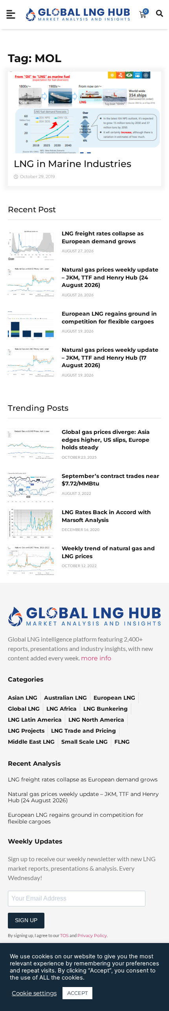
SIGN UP (26, 920)
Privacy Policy (92, 935)
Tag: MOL (34, 58)
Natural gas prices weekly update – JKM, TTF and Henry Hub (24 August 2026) (110, 277)
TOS (64, 935)
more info (96, 658)
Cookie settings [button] (34, 993)
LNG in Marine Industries (72, 163)
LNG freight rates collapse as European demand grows (102, 237)
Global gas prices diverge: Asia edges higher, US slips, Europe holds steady (106, 439)
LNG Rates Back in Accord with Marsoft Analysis (106, 516)
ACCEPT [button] (77, 993)
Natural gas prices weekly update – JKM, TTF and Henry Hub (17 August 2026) (110, 357)
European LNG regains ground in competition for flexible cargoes (109, 317)
